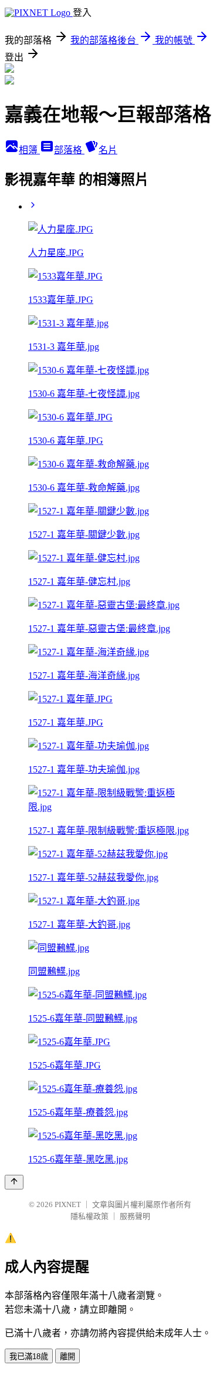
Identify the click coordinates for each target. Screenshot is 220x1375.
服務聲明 (135, 1216)
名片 (108, 150)
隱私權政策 (89, 1216)
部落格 (69, 150)
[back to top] (14, 1182)
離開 (67, 1356)
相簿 (29, 150)
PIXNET (68, 1204)
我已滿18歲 (28, 1356)
